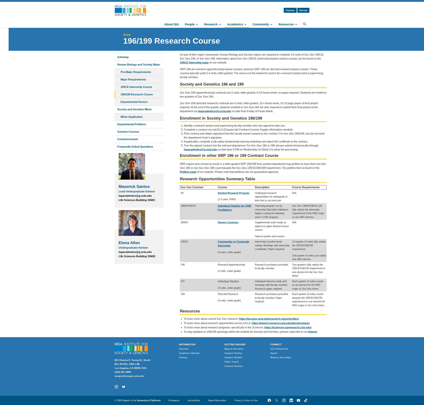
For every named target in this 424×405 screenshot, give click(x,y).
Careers (183, 357)
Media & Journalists (280, 357)
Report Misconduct (217, 400)
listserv (312, 331)
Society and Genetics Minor (134, 109)
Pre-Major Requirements (136, 72)
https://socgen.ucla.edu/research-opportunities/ (269, 318)
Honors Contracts (228, 222)
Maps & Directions (233, 348)
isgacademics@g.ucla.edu (200, 149)
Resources (286, 24)
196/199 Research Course (137, 94)
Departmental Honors (134, 102)
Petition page (188, 171)
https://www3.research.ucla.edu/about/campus (281, 323)
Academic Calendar (189, 353)
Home (127, 34)
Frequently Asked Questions (135, 146)
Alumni (273, 353)
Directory (183, 348)
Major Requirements (133, 79)
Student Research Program (233, 193)
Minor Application (132, 116)
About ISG (171, 24)
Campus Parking (233, 353)
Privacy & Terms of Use (246, 400)
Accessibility (194, 400)
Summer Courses (128, 131)
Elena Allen (129, 242)
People (190, 24)
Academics (235, 24)
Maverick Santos (134, 186)
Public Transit (231, 361)
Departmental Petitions (131, 124)
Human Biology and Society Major (138, 64)
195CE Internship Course (136, 87)
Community (261, 24)
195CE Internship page (194, 62)
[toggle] (198, 24)
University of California (148, 400)
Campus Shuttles (233, 357)
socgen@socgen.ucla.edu (129, 376)
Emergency (174, 400)
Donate (303, 10)
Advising (123, 57)
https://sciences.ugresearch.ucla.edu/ (287, 327)
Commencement (127, 139)
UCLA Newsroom (279, 348)
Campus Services (233, 366)
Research (211, 24)
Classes (290, 10)
